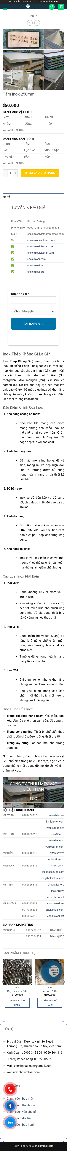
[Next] (64, 990)
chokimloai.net (35, 265)
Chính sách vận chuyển (22, 1111)
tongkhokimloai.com (52, 878)
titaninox (55, 853)
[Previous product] (37, 23)
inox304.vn (57, 834)
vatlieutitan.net (55, 897)
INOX (33, 16)
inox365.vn (57, 865)
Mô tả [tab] (6, 197)
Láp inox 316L (50, 991)
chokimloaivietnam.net (40, 246)
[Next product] (30, 23)
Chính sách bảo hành (21, 1124)
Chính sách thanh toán (21, 1105)
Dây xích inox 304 (17, 991)
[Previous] (3, 990)
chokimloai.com (36, 259)
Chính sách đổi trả (19, 1118)
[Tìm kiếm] (52, 7)
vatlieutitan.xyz (55, 828)
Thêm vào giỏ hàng (39, 173)
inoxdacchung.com (53, 872)
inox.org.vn (57, 891)
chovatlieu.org (56, 884)
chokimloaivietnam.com (41, 240)
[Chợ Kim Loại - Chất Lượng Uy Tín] (28, 6)
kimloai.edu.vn (55, 840)
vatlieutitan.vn (56, 859)
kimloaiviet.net (55, 815)
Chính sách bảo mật (20, 1098)
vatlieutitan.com (54, 846)
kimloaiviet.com (55, 821)
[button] (5, 8)
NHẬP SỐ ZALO (20, 294)
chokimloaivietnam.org (40, 252)
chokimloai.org (35, 271)
